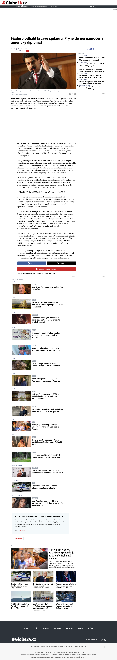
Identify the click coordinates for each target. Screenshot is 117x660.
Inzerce (60, 646)
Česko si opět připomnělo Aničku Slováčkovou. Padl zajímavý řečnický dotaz (47, 442)
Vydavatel (54, 646)
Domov (26, 628)
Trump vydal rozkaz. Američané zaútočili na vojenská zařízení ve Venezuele (91, 82)
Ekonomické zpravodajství (39, 6)
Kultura (69, 628)
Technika (57, 628)
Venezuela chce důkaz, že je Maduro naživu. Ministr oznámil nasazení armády (92, 70)
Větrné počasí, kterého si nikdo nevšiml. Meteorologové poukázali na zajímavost (47, 304)
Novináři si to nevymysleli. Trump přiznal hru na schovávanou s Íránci (43, 586)
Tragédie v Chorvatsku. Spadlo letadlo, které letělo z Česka (44, 487)
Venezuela (36, 274)
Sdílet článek (92, 49)
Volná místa (82, 646)
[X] (72, 94)
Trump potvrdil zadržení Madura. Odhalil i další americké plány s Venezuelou (92, 65)
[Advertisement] (47, 126)
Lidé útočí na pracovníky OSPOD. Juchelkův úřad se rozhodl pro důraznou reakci (45, 396)
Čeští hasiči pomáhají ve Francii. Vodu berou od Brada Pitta (20, 606)
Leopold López (43, 274)
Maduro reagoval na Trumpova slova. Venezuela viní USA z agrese (91, 88)
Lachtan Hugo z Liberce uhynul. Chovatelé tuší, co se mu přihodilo (46, 364)
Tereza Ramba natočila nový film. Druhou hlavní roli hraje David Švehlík (47, 471)
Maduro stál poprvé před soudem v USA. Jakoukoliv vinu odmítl (92, 59)
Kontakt (48, 646)
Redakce (42, 646)
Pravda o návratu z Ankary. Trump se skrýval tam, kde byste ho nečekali (66, 586)
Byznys (46, 628)
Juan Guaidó (52, 274)
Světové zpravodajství (22, 6)
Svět (12, 545)
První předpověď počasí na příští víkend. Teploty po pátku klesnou (46, 456)
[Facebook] (70, 94)
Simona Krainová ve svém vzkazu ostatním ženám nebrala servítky (46, 349)
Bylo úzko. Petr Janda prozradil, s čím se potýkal (47, 288)
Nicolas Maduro (27, 274)
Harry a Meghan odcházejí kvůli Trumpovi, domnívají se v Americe (46, 380)
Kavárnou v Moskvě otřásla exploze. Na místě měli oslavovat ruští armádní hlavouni (43, 607)
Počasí (90, 628)
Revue (80, 628)
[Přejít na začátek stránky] (104, 646)
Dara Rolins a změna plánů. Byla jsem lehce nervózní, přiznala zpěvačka (47, 410)
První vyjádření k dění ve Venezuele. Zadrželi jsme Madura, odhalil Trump (90, 76)
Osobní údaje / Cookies (71, 646)
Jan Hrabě (22, 530)
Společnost (53, 6)
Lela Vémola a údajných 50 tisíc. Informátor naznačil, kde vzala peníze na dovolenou (47, 503)
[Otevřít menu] (113, 2)
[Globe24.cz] (14, 3)
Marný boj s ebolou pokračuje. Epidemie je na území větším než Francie (45, 427)
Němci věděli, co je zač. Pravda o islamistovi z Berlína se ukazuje (64, 606)
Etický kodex (35, 646)
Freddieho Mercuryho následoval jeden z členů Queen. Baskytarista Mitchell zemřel (46, 320)
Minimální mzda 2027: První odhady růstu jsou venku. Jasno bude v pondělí (46, 335)
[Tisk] (75, 94)
